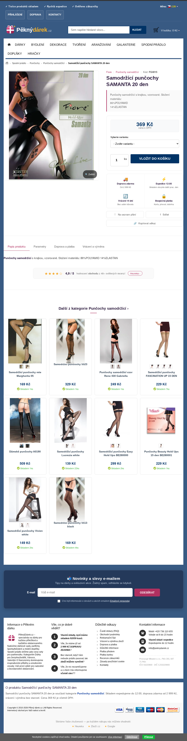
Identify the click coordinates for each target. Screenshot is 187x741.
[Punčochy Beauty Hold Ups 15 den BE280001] (161, 420)
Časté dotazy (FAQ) (109, 631)
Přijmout (148, 737)
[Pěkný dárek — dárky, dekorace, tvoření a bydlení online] (32, 29)
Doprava (35, 14)
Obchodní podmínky (110, 634)
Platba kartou (106, 655)
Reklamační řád (108, 638)
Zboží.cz (94, 726)
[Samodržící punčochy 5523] (70, 341)
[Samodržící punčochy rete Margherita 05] (25, 341)
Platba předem (107, 651)
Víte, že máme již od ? (71, 646)
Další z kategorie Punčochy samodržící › (94, 308)
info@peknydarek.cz (159, 648)
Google (110, 726)
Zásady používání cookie (112, 661)
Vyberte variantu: (119, 137)
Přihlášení (15, 14)
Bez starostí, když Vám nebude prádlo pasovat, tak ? (74, 658)
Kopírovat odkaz (145, 223)
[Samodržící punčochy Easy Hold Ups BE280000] (116, 420)
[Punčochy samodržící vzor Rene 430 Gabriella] (116, 341)
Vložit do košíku (154, 158)
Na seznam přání (125, 214)
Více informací (115, 737)
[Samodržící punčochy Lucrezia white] (70, 420)
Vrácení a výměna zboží (112, 641)
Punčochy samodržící (127, 72)
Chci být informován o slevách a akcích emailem (95, 601)
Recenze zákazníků (109, 658)
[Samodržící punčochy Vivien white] (25, 499)
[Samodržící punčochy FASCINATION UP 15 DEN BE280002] (161, 341)
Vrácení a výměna (93, 246)
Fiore (109, 72)
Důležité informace (109, 648)
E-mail (31, 592)
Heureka (78, 726)
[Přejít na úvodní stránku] (6, 63)
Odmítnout (132, 737)
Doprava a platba (64, 246)
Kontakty (55, 14)
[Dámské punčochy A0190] (25, 420)
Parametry (40, 246)
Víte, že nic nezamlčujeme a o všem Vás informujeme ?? (74, 670)
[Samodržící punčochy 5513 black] (70, 499)
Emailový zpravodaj (120, 601)
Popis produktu (17, 246)
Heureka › (135, 273)
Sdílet (164, 214)
